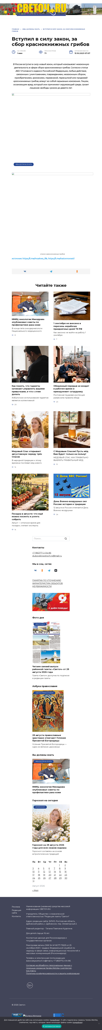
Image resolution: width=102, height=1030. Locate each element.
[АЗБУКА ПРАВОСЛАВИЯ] (48, 730)
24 (33, 878)
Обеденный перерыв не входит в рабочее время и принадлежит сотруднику (71, 389)
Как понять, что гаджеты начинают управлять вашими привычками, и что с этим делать (28, 390)
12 (44, 871)
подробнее (54, 1020)
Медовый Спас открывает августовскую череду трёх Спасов (27, 454)
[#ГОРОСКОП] (51, 840)
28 (55, 878)
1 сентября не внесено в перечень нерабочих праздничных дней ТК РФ (67, 326)
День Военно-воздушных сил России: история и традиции (70, 502)
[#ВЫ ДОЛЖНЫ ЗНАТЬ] (51, 782)
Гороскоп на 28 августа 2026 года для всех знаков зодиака (49, 846)
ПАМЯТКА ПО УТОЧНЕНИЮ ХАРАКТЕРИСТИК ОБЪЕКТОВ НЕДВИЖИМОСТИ (47, 583)
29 (60, 878)
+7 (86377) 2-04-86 (41, 553)
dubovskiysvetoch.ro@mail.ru (47, 556)
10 (33, 871)
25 (39, 878)
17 (33, 875)
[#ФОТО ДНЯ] (47, 661)
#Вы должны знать (24, 164)
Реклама (16, 907)
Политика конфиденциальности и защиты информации (52, 973)
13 (50, 871)
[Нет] (99, 1023)
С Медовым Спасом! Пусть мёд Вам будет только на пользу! (70, 452)
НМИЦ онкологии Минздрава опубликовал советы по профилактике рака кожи (28, 322)
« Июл (35, 890)
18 (39, 875)
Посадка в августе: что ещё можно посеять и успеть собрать (27, 516)
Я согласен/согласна (51, 1026)
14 (55, 871)
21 (55, 875)
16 (65, 871)
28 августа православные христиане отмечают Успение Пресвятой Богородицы (49, 738)
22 (60, 875)
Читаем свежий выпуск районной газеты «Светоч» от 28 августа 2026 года (50, 669)
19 (44, 875)
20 (50, 875)
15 (60, 871)
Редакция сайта (16, 911)
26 (44, 878)
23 (66, 875)
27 (50, 878)
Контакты (16, 916)
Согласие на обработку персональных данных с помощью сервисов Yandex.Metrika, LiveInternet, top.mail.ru (49, 968)
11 (38, 871)
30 (66, 878)
